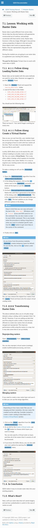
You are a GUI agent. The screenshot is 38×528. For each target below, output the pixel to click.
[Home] (3, 9)
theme (21, 523)
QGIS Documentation (20, 3)
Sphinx (11, 523)
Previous (8, 15)
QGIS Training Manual (13, 9)
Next (31, 15)
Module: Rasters (27, 9)
